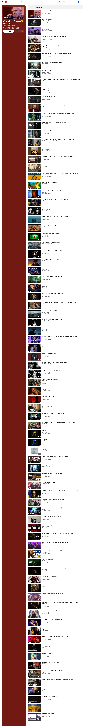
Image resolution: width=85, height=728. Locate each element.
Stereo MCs (44, 286)
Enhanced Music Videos (46, 90)
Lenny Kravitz (44, 697)
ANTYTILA (43, 475)
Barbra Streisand (45, 320)
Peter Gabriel (44, 397)
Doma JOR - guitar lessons (47, 492)
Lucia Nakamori (44, 689)
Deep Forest (44, 183)
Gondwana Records (45, 217)
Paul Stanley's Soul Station (46, 355)
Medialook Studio (45, 680)
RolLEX (43, 106)
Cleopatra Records (45, 115)
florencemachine (45, 483)
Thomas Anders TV (45, 149)
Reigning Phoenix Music (46, 157)
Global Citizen (44, 630)
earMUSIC (43, 175)
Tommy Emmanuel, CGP (46, 37)
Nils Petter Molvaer (45, 209)
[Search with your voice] (63, 2)
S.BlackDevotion (45, 560)
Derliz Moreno (44, 500)
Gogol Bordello (44, 63)
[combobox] (40, 2)
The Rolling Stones (45, 466)
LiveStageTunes (45, 569)
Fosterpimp (44, 595)
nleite (43, 543)
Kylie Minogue (44, 235)
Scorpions (43, 509)
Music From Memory (45, 432)
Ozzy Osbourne (44, 637)
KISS (42, 346)
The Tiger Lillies (44, 200)
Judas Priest (44, 12)
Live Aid (43, 303)
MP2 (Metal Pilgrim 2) (45, 552)
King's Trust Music (45, 646)
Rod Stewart (44, 192)
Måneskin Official (45, 526)
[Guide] (2, 2)
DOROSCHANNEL (45, 612)
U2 (42, 55)
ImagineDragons (45, 312)
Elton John (44, 655)
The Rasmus (44, 80)
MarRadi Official (44, 269)
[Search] (59, 2)
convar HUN (44, 295)
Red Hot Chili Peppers (46, 363)
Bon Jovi (43, 535)
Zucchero (43, 586)
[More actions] (22, 31)
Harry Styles (44, 329)
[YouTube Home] (8, 2)
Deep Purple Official (45, 372)
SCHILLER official (45, 72)
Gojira (43, 226)
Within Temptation (45, 132)
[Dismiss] (81, 7)
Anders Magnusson (45, 620)
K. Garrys (43, 706)
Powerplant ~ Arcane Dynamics (47, 277)
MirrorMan (43, 715)
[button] (13, 13)
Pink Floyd (43, 672)
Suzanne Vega (44, 123)
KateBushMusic (45, 20)
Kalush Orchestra (45, 457)
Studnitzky (44, 47)
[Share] (19, 31)
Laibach (43, 389)
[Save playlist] (16, 31)
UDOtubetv (44, 166)
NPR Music (44, 380)
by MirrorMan (7, 23)
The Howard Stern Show (46, 337)
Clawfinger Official (45, 97)
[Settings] (75, 2)
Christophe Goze (45, 415)
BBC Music (44, 423)
